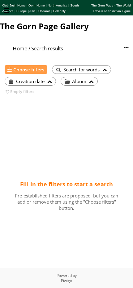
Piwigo (66, 280)
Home (20, 48)
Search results (47, 48)
